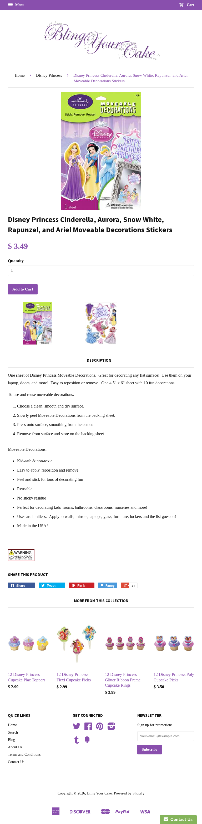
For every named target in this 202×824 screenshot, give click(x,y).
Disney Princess (49, 75)
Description (99, 360)
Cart (190, 5)
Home (20, 75)
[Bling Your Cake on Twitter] (76, 728)
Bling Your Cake (99, 793)
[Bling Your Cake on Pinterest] (100, 728)
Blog (11, 740)
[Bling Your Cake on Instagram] (111, 728)
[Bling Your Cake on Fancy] (87, 742)
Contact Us (16, 762)
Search (13, 732)
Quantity (16, 261)
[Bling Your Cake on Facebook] (88, 728)
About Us (15, 747)
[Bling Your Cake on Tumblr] (76, 742)
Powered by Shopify (129, 793)
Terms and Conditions (24, 755)
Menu (19, 5)
